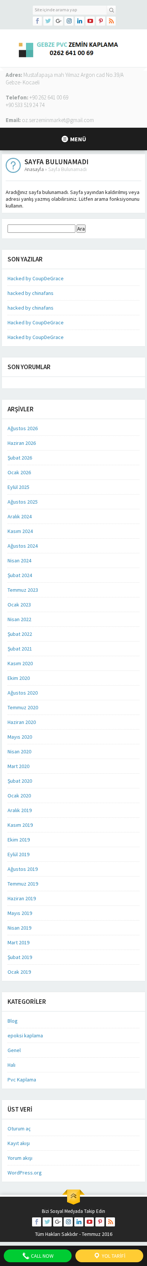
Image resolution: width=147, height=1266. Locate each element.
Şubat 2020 (20, 780)
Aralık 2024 (20, 516)
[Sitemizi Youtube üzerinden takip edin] (90, 21)
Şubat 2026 (20, 457)
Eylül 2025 (18, 487)
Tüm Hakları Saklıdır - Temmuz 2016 (73, 1234)
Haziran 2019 (22, 898)
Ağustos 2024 (23, 545)
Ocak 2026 (19, 472)
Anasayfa (34, 169)
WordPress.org (25, 1172)
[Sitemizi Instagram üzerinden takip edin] (69, 21)
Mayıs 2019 (20, 913)
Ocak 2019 (19, 971)
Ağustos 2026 (23, 428)
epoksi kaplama (25, 1035)
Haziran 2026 (22, 443)
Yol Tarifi (113, 1255)
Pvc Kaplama (22, 1079)
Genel (14, 1050)
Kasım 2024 (20, 531)
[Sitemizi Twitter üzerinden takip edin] (47, 21)
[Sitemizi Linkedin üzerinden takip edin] (79, 21)
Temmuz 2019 (23, 883)
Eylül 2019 (18, 854)
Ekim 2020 (19, 678)
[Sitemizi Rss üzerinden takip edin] (111, 21)
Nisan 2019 (19, 927)
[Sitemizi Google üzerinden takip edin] (58, 21)
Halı (11, 1064)
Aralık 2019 (20, 810)
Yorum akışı (20, 1158)
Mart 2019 (18, 942)
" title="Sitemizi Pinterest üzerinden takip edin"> (100, 21)
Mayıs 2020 (20, 736)
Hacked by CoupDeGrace (36, 278)
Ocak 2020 (19, 795)
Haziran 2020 (22, 722)
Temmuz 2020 (23, 707)
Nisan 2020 (19, 751)
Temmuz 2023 (23, 589)
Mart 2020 (18, 766)
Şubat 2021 (20, 648)
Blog (13, 1020)
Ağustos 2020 (23, 692)
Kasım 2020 (20, 663)
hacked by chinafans (31, 293)
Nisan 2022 (19, 619)
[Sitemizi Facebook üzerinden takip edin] (37, 21)
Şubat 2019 (20, 957)
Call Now (42, 1255)
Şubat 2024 (20, 575)
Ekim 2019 (19, 839)
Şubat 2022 (20, 634)
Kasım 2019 (20, 825)
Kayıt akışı (19, 1143)
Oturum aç (19, 1128)
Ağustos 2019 (23, 869)
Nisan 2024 (19, 560)
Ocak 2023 (19, 604)
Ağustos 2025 (23, 501)
